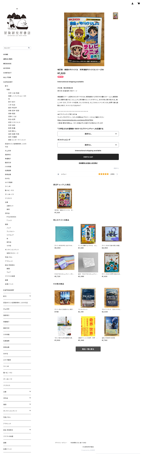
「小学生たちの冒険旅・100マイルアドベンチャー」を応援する (80, 129)
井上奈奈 (8, 151)
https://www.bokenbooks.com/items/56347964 (75, 120)
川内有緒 (8, 166)
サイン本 (8, 186)
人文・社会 (11, 105)
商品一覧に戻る (88, 349)
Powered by (85, 450)
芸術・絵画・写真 (13, 134)
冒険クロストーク (12, 253)
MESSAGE (7, 63)
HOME (5, 54)
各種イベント (9, 284)
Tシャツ (9, 220)
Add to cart (88, 157)
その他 (9, 246)
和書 (8, 89)
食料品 (9, 242)
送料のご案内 (7, 59)
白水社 (7, 178)
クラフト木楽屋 (10, 276)
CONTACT (7, 73)
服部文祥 (8, 162)
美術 (8, 209)
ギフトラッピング (63, 140)
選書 (6, 280)
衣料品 (7, 213)
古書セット (10, 206)
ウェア (9, 272)
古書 (6, 202)
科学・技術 (11, 125)
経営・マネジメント (14, 122)
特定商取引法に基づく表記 (78, 442)
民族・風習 (11, 113)
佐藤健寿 (8, 170)
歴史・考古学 (12, 108)
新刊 (6, 86)
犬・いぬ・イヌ (9, 194)
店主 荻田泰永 (10, 265)
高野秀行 (8, 155)
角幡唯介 (8, 158)
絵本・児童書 (12, 137)
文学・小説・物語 (13, 93)
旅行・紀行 (11, 102)
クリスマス (8, 198)
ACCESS (6, 68)
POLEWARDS (11, 217)
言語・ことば (12, 116)
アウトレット (9, 261)
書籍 (8, 268)
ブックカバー (11, 231)
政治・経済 (11, 119)
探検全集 (8, 174)
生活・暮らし (12, 131)
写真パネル (8, 257)
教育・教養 (11, 128)
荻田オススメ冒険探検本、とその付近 (15, 303)
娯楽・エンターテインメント (17, 140)
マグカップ (10, 235)
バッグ (9, 228)
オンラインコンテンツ (12, 249)
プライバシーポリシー (61, 442)
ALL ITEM (7, 77)
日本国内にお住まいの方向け (88, 163)
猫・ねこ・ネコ (9, 190)
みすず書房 (8, 182)
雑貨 (6, 224)
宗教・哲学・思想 (13, 110)
